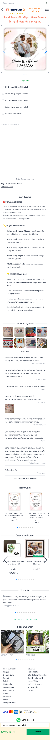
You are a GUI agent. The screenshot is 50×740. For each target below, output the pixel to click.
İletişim (31, 690)
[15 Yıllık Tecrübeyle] (14, 9)
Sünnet (6, 678)
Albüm (5, 699)
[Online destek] (18, 720)
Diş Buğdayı (8, 684)
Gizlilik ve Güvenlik (35, 678)
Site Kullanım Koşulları (37, 675)
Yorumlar (17, 619)
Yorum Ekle (31, 619)
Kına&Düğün (8, 687)
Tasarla (38, 731)
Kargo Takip (33, 681)
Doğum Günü (8, 675)
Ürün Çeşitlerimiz (35, 684)
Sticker (6, 693)
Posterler (7, 696)
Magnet (6, 672)
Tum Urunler (33, 687)
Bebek (5, 681)
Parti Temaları (9, 690)
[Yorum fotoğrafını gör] (8, 332)
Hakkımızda (33, 672)
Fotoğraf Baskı (9, 702)
